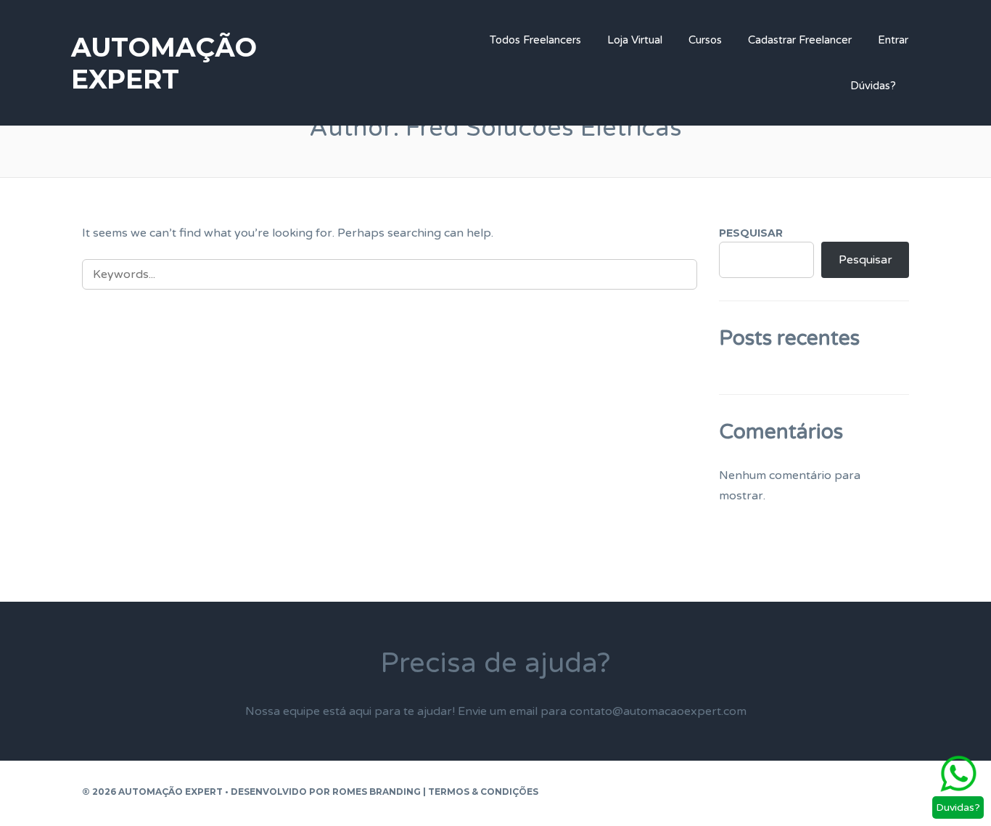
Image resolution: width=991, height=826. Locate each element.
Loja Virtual (634, 39)
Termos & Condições (483, 791)
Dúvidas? (873, 85)
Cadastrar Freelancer (800, 39)
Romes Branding (376, 791)
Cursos (705, 39)
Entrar (893, 39)
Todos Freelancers (535, 39)
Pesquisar (751, 233)
